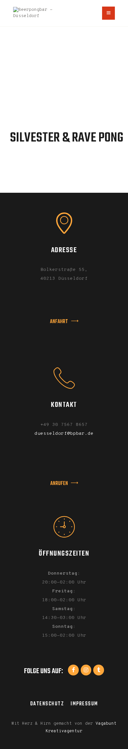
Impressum (84, 704)
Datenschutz (47, 704)
